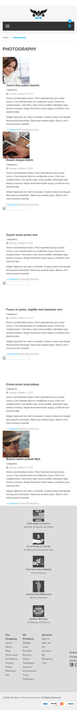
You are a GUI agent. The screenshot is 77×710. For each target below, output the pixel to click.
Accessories (29, 670)
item (70, 21)
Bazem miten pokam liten (23, 459)
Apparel (27, 666)
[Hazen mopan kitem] (16, 145)
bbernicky (34, 130)
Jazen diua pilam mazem (22, 85)
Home (6, 37)
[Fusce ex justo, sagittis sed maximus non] (16, 294)
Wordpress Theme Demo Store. (25, 697)
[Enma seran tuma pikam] (16, 369)
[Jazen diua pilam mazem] (16, 70)
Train (25, 674)
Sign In (46, 638)
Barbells (27, 650)
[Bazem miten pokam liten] (16, 444)
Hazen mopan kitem (19, 160)
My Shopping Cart (47, 658)
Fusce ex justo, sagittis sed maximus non (34, 309)
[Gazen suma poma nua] (16, 219)
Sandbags (28, 662)
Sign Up (46, 642)
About (8, 646)
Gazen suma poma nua (21, 234)
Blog (7, 650)
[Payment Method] (45, 703)
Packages (28, 678)
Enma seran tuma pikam (22, 384)
